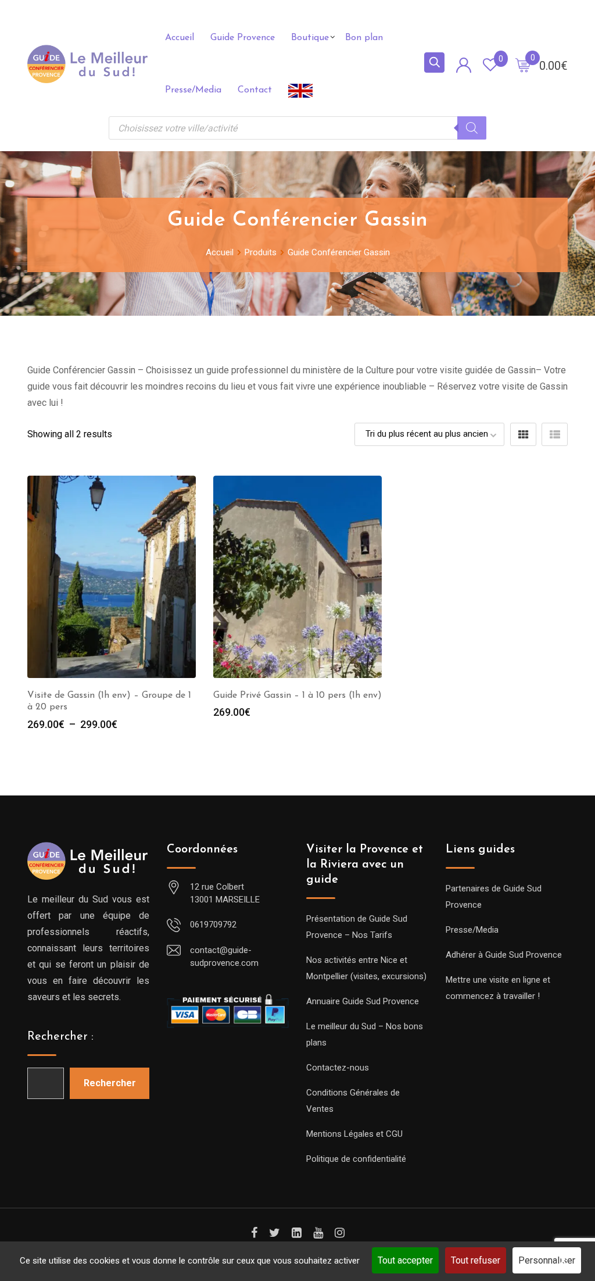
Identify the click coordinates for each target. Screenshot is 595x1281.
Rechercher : (60, 1037)
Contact (255, 90)
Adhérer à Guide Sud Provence (504, 955)
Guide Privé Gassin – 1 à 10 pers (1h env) (297, 695)
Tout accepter (405, 1260)
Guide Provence (242, 37)
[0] (523, 64)
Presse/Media (193, 90)
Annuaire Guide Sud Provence (362, 1001)
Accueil (179, 37)
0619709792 (213, 924)
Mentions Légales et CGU (354, 1134)
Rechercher (110, 1083)
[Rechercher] (471, 128)
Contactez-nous (337, 1067)
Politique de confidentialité (356, 1159)
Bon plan (364, 37)
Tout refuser (475, 1260)
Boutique (310, 37)
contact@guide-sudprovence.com (224, 957)
